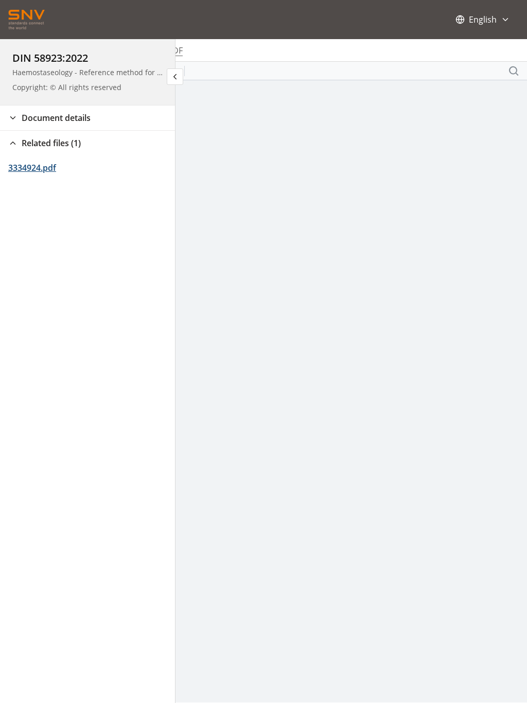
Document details (56, 118)
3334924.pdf (32, 167)
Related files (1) (51, 143)
